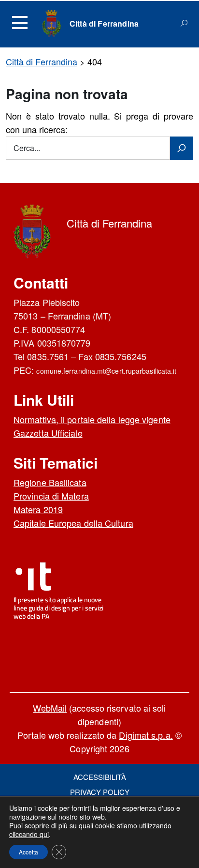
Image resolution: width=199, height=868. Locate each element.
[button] (28, 852)
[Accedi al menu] (20, 22)
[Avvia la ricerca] (181, 148)
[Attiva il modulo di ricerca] (184, 23)
